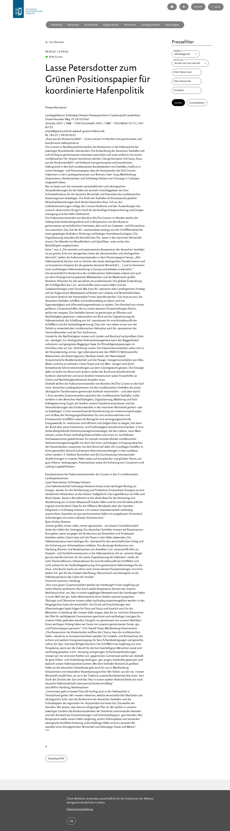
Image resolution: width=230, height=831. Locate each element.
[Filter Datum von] (186, 72)
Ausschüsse (91, 24)
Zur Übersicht (56, 42)
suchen (178, 102)
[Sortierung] (190, 63)
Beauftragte (172, 24)
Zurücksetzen (196, 102)
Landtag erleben (150, 24)
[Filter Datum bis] (186, 81)
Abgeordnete (111, 24)
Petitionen (130, 24)
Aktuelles (56, 24)
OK (71, 821)
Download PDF (56, 758)
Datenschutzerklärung (80, 809)
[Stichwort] (186, 90)
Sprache (198, 6)
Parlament (73, 24)
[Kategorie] (186, 54)
